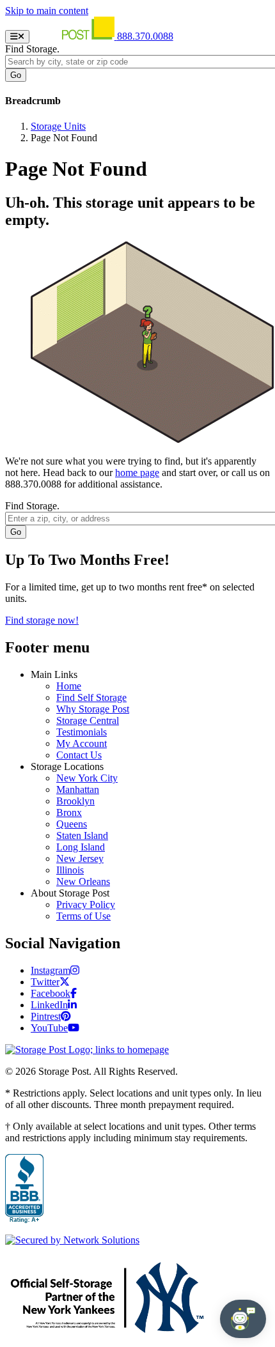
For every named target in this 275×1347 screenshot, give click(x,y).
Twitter (45, 981)
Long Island (80, 847)
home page (137, 472)
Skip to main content (46, 10)
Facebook (50, 993)
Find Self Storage (91, 697)
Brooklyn (75, 801)
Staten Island (82, 835)
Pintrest (46, 1016)
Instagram (50, 970)
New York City (87, 778)
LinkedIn (49, 1004)
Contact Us (79, 755)
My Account (81, 743)
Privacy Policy (85, 904)
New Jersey (80, 858)
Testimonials (81, 732)
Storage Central (87, 720)
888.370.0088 (145, 36)
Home (68, 686)
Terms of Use (83, 916)
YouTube (49, 1027)
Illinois (70, 870)
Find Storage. (32, 48)
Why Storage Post (92, 709)
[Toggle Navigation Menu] (17, 36)
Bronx (69, 812)
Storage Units (58, 126)
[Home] (74, 36)
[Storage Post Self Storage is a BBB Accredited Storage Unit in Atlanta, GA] (24, 1189)
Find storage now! (42, 620)
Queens (71, 824)
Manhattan (77, 789)
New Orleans (83, 881)
